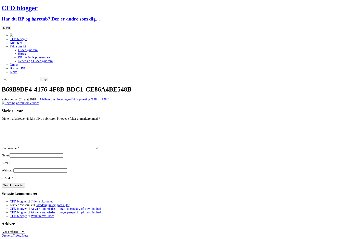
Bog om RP (17, 68)
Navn (5, 155)
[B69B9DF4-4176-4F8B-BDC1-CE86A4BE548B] (20, 103)
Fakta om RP (18, 46)
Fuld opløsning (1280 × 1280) (90, 99)
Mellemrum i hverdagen (55, 99)
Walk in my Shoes (42, 216)
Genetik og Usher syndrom (35, 61)
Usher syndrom (28, 50)
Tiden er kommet (42, 201)
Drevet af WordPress (15, 235)
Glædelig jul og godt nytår (52, 205)
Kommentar (10, 148)
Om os (14, 64)
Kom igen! (17, 42)
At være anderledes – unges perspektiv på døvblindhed (66, 208)
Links (13, 72)
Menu (6, 27)
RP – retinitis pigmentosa (34, 57)
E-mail (6, 163)
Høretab (23, 53)
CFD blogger (18, 39)
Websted (7, 170)
